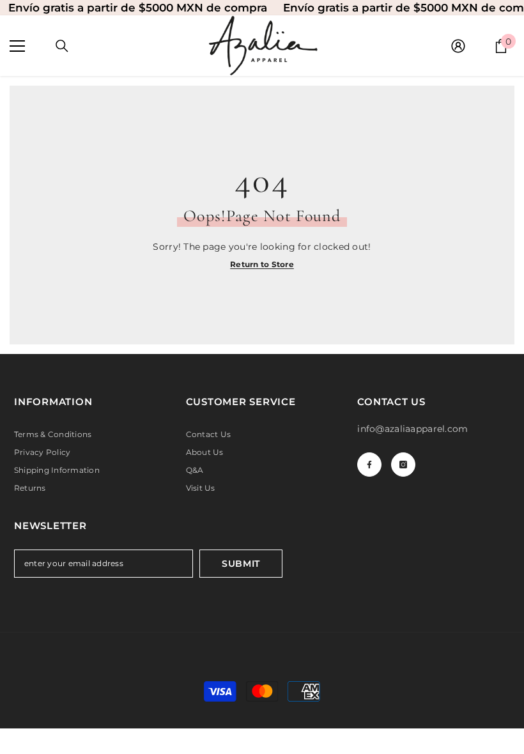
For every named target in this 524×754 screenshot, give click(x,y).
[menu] (17, 46)
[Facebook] (369, 464)
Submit (241, 563)
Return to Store (262, 264)
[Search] (62, 46)
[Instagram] (403, 464)
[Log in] (458, 46)
